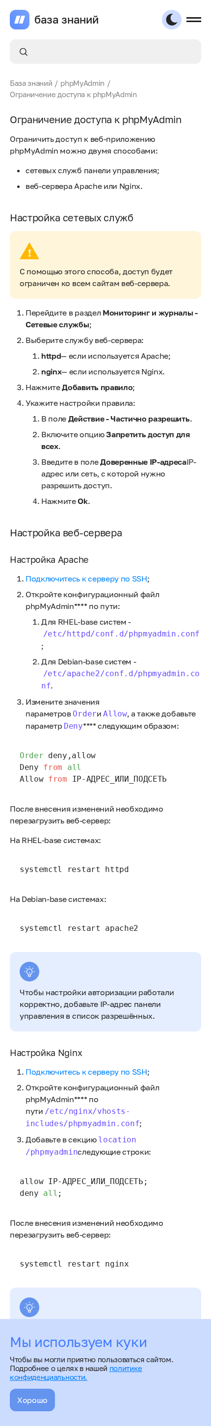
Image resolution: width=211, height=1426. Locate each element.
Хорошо (32, 1400)
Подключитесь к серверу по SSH (86, 578)
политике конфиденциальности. (76, 1372)
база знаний (66, 19)
